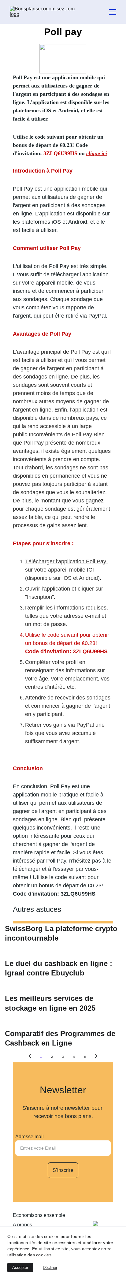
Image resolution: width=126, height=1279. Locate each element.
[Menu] (112, 12)
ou (82, 153)
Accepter (20, 1267)
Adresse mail (29, 1136)
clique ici (96, 153)
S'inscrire (63, 1170)
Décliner (50, 1267)
